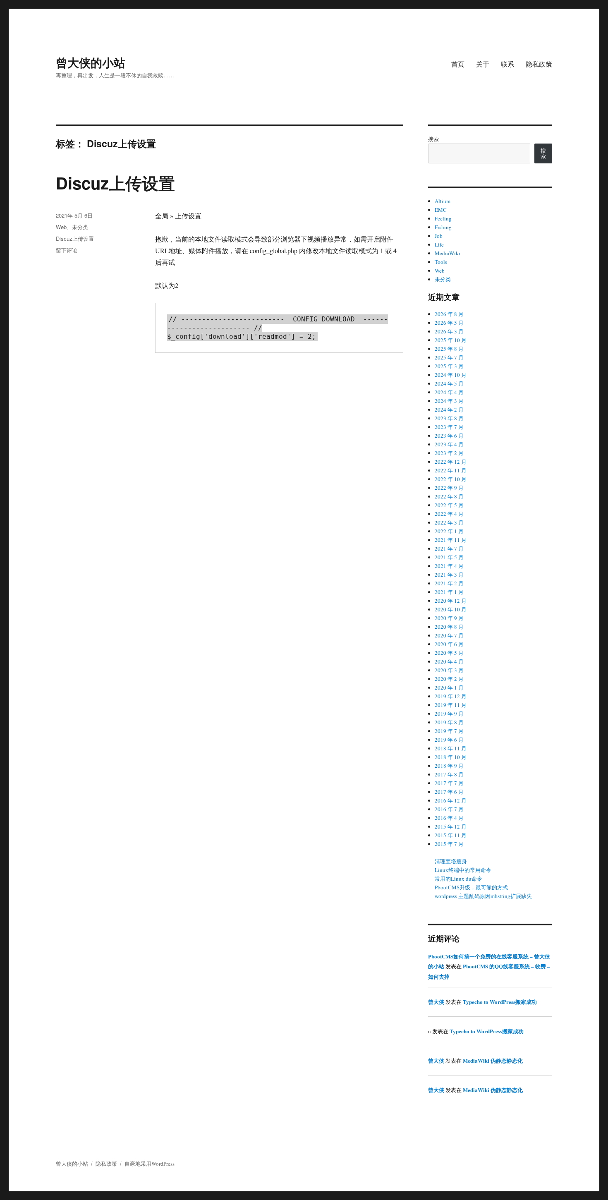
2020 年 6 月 (449, 644)
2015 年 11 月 (451, 835)
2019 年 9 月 (449, 713)
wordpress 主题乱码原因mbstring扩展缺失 (483, 896)
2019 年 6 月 (449, 739)
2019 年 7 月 (449, 731)
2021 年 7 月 (449, 548)
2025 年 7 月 (449, 357)
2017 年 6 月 (449, 791)
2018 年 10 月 (451, 757)
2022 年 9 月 (449, 487)
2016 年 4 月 (449, 818)
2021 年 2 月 (449, 583)
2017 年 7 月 (449, 783)
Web (61, 227)
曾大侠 (436, 1002)
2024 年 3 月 (449, 401)
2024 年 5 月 (449, 383)
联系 (507, 64)
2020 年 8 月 (449, 626)
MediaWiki (447, 253)
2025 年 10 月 (451, 340)
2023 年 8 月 (449, 418)
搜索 (433, 139)
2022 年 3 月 (449, 522)
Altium (442, 201)
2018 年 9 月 (449, 765)
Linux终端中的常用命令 (463, 870)
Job (439, 236)
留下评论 (66, 250)
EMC (441, 209)
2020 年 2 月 (449, 679)
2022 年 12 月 (451, 461)
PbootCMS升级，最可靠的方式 (471, 887)
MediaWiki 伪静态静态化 (493, 1060)
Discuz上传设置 (115, 182)
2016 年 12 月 (451, 800)
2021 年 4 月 (449, 566)
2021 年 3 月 (449, 574)
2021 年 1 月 (449, 592)
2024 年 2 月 (449, 409)
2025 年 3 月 (449, 366)
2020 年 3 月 (449, 670)
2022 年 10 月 (451, 479)
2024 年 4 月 (449, 392)
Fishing (443, 227)
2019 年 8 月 (449, 722)
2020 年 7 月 (449, 635)
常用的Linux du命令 (458, 878)
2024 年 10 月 (451, 374)
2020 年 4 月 (449, 661)
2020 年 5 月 (449, 652)
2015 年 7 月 (449, 844)
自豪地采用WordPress (149, 1163)
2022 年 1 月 (449, 531)
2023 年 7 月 (449, 427)
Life (439, 244)
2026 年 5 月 (449, 322)
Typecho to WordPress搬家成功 (500, 1002)
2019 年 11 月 (451, 705)
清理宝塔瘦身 (451, 861)
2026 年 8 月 (449, 314)
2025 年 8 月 (449, 348)
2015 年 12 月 (451, 826)
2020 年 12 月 (451, 600)
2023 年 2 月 (449, 453)
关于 (482, 64)
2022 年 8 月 (449, 496)
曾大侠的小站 (90, 62)
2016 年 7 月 (449, 809)
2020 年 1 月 (449, 687)
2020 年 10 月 (451, 609)
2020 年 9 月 (449, 618)
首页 (457, 64)
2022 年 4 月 (449, 513)
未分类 (80, 227)
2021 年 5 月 (449, 557)
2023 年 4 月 (449, 444)
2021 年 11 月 (451, 540)
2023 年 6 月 (449, 435)
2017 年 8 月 (449, 774)
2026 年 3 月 (449, 331)
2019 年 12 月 (451, 696)
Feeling (443, 218)
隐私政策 (539, 64)
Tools (441, 262)
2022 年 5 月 (449, 505)
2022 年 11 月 (451, 470)
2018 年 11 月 (451, 748)
